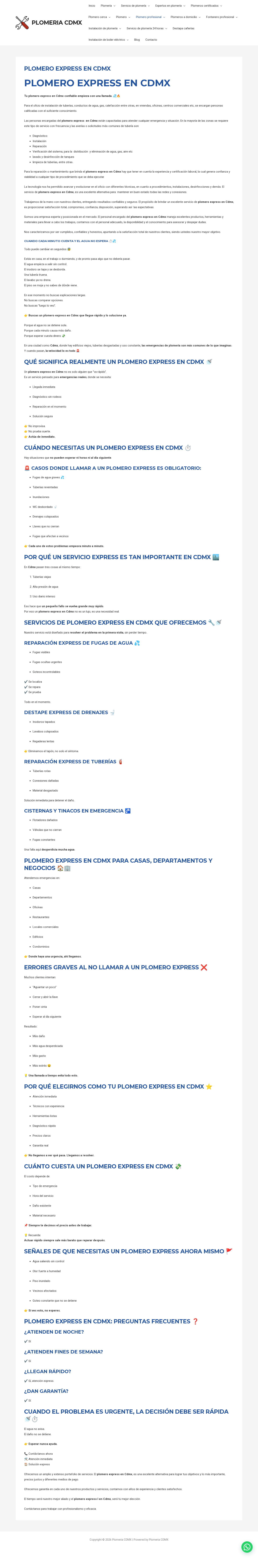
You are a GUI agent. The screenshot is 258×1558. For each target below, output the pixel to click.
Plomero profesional (148, 17)
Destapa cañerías (183, 28)
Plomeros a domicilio (184, 17)
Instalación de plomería (103, 28)
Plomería (106, 5)
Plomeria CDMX (57, 22)
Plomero (121, 17)
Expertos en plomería (168, 5)
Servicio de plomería (133, 5)
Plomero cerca (98, 17)
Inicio (92, 5)
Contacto (151, 39)
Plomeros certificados (205, 5)
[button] (247, 1547)
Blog (137, 39)
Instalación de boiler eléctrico (107, 39)
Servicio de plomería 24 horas (145, 28)
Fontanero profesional (220, 17)
